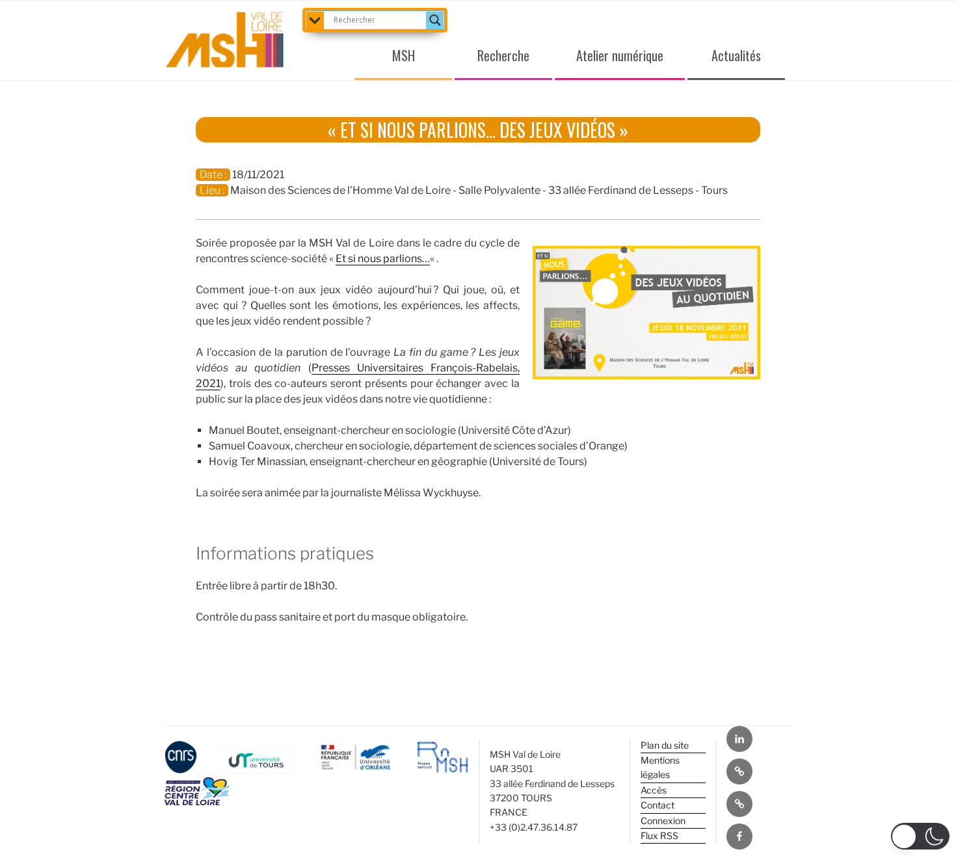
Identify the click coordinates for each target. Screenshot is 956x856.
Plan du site (665, 745)
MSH (403, 55)
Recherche (503, 55)
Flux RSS (659, 835)
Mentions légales (660, 767)
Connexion (663, 820)
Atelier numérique (619, 55)
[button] (920, 836)
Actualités (736, 55)
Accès (654, 790)
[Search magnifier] (435, 20)
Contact (657, 804)
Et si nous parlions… (383, 258)
